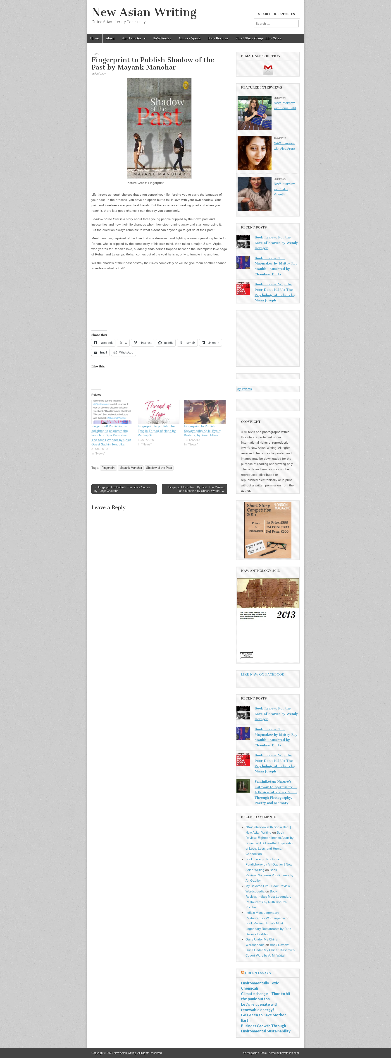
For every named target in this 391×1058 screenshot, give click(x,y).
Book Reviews (218, 38)
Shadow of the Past (159, 467)
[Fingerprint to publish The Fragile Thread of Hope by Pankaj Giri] (159, 412)
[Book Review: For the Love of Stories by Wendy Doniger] (243, 242)
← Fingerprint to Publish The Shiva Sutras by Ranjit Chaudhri (122, 489)
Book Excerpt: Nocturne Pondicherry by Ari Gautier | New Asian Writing (269, 864)
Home (94, 38)
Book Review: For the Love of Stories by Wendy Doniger (276, 242)
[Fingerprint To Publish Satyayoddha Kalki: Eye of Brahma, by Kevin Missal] (205, 412)
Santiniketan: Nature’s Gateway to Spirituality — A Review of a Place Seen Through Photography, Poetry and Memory (276, 792)
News (95, 53)
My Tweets (244, 389)
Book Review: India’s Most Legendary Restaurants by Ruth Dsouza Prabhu (268, 928)
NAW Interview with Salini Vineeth (284, 189)
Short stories (131, 38)
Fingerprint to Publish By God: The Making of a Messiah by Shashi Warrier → (196, 489)
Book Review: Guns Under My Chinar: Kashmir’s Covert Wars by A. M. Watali (270, 950)
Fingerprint (108, 467)
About (110, 38)
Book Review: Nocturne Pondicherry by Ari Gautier (269, 875)
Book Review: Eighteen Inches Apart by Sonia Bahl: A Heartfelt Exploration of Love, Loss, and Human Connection (270, 843)
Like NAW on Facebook (262, 674)
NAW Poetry (161, 38)
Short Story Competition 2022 (258, 38)
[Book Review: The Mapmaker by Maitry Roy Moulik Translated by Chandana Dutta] (243, 263)
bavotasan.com (289, 1053)
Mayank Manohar (130, 467)
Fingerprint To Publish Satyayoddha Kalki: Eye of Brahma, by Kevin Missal (202, 430)
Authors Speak (189, 38)
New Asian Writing (144, 12)
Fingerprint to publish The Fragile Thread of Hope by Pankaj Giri (157, 430)
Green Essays (258, 973)
